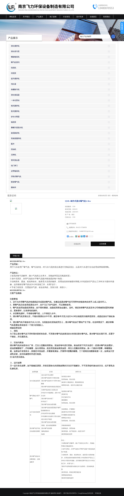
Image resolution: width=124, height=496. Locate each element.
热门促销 (53, 17)
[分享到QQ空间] (76, 236)
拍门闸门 (14, 166)
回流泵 (13, 73)
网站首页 (12, 17)
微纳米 (13, 187)
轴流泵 (13, 122)
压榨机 (13, 155)
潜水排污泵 (15, 51)
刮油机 (13, 149)
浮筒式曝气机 (16, 176)
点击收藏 (102, 244)
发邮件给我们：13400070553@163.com (81, 231)
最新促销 (115, 195)
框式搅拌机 (15, 106)
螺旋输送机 (15, 57)
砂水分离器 (15, 117)
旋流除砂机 (15, 133)
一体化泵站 (15, 100)
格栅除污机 (15, 89)
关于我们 (26, 17)
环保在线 (98, 493)
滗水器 (13, 84)
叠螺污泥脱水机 (17, 127)
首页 (109, 195)
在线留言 (93, 17)
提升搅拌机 (15, 79)
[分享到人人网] (84, 236)
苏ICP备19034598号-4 (70, 493)
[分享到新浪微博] (79, 236)
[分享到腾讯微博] (81, 236)
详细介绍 (16, 256)
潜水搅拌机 (15, 46)
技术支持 (79, 17)
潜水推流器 (15, 95)
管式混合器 (15, 160)
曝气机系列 (15, 62)
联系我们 (106, 17)
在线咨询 (77, 244)
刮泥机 (13, 68)
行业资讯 (66, 17)
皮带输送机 (15, 171)
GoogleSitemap (82, 493)
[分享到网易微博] (86, 236)
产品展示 (39, 17)
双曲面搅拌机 (16, 138)
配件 (12, 144)
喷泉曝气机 (15, 182)
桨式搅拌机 (15, 111)
